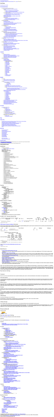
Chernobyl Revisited (8, 26)
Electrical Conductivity (8, 66)
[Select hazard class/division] (8, 404)
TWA (4, 211)
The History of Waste (6, 50)
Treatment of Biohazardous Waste (8, 49)
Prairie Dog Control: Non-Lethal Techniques (11, 34)
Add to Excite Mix (4, 136)
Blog (1, 117)
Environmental (2, 1)
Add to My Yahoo (4, 130)
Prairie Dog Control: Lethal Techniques (11, 367)
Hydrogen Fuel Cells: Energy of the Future (9, 24)
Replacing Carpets (7, 109)
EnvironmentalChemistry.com (4, 0)
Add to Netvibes (4, 135)
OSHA (3, 210)
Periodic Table (4, 323)
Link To (8, 315)
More (2, 126)
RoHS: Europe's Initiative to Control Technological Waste (11, 48)
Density (6, 65)
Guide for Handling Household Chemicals (8, 257)
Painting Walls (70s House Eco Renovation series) (8, 124)
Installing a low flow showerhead (9, 111)
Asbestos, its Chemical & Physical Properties (11, 11)
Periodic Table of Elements (7, 60)
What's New (2, 119)
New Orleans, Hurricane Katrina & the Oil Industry (10, 30)
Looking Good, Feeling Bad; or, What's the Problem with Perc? (13, 13)
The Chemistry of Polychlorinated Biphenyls (10, 387)
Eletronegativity (7, 67)
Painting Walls (7, 108)
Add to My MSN (4, 133)
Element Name (7, 72)
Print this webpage (3, 140)
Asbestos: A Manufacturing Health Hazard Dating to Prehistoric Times (15, 344)
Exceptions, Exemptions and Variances (9, 406)
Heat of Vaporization (8, 68)
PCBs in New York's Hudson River (8, 42)
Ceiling (5, 208)
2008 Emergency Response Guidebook (7, 224)
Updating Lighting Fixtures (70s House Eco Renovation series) (10, 123)
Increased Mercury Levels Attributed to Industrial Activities (11, 43)
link (6, 316)
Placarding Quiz (7, 99)
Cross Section (7, 64)
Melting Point (7, 71)
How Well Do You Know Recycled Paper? (9, 46)
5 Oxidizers (6, 94)
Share (4, 315)
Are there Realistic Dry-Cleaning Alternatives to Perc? (12, 14)
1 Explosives (7, 91)
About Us (3, 410)
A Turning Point (7, 28)
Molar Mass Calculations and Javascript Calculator (9, 260)
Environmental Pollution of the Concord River (10, 44)
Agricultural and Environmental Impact (10, 27)
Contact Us (3, 411)
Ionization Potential (8, 70)
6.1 (15, 221)
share (3, 316)
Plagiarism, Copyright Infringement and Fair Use (13, 415)
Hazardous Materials (11, 1)
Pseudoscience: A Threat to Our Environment (10, 36)
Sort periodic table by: (7, 393)
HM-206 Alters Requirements (8, 103)
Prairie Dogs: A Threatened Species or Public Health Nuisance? (13, 33)
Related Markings (7, 98)
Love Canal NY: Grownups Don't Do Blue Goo (10, 29)
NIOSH (3, 207)
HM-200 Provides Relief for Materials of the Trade (10, 102)
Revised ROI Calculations (8, 116)
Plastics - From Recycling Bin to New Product (10, 380)
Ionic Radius (7, 69)
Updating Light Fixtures (8, 110)
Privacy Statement (4, 408)
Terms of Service (4, 409)
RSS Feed (2, 128)
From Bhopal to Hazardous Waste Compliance (10, 361)
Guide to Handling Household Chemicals (9, 45)
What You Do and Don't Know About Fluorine (10, 57)
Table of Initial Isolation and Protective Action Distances (12, 85)
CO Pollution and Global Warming (9, 354)
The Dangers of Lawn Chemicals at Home (9, 19)
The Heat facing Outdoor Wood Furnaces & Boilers (11, 373)
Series (6, 73)
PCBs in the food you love (7, 16)
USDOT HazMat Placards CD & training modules (11, 405)
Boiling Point (7, 62)
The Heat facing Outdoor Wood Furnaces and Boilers (9, 324)
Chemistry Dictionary (6, 59)
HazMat (1, 77)
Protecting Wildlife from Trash (8, 47)
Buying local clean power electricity (10, 113)
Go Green (2, 105)
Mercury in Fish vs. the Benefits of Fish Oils (11, 18)
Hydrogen (10, 148)
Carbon (7, 148)
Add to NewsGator (4, 132)
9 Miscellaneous (7, 97)
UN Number (8, 83)
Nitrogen (13, 148)
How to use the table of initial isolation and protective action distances (16, 89)
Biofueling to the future (7, 21)
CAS (2, 149)
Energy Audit (7, 115)
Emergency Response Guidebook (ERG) (9, 399)
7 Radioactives (7, 96)
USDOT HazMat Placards (7, 403)
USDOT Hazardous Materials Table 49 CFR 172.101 (9, 250)
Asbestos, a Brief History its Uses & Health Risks (12, 10)
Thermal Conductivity (8, 74)
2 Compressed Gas (7, 92)
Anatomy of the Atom (7, 54)
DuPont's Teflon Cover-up (7, 347)
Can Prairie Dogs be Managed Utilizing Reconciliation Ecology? (14, 35)
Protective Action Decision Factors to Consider (13, 88)
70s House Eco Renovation (5, 107)
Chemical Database (5, 142)
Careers (17, 1)
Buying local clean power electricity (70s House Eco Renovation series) (11, 122)
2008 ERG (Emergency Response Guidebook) (8, 252)
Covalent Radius (7, 63)
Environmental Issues (4, 6)
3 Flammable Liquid (8, 93)
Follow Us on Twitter (5, 412)
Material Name (9, 84)
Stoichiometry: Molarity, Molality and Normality (10, 56)
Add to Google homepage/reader (6, 131)
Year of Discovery (7, 75)
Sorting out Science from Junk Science (9, 37)
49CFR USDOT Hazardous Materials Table (9, 90)
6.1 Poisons (6, 95)
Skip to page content (4, 138)
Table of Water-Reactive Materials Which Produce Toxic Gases (13, 86)
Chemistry (6, 1)
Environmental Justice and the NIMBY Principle (11, 364)
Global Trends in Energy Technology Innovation (10, 23)
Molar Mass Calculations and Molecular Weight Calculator (11, 55)
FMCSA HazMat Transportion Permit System (10, 101)
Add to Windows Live (5, 134)
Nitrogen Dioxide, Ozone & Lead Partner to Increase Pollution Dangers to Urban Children (16, 40)
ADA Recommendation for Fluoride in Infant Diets (11, 341)
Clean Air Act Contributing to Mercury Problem (10, 39)
